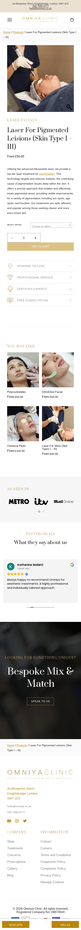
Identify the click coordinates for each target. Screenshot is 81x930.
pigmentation (47, 173)
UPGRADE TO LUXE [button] (31, 265)
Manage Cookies (52, 882)
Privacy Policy (50, 875)
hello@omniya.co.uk (40, 8)
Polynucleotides (16, 391)
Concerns (14, 855)
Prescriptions (16, 862)
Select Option (14, 225)
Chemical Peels (16, 445)
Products (18, 32)
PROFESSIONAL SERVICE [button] (35, 277)
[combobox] (51, 225)
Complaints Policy (53, 868)
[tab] (39, 512)
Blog (10, 875)
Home (6, 32)
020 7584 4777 (41, 6)
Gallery (12, 868)
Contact (45, 841)
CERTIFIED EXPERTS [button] (32, 288)
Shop (10, 841)
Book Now (15, 924)
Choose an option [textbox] (41, 226)
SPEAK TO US (40, 701)
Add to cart (41, 246)
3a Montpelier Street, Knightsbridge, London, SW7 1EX (22, 793)
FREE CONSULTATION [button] (32, 300)
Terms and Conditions (55, 855)
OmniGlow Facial (52, 391)
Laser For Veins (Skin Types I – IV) (55, 447)
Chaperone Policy (52, 862)
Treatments (15, 848)
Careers (46, 848)
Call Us (65, 924)
